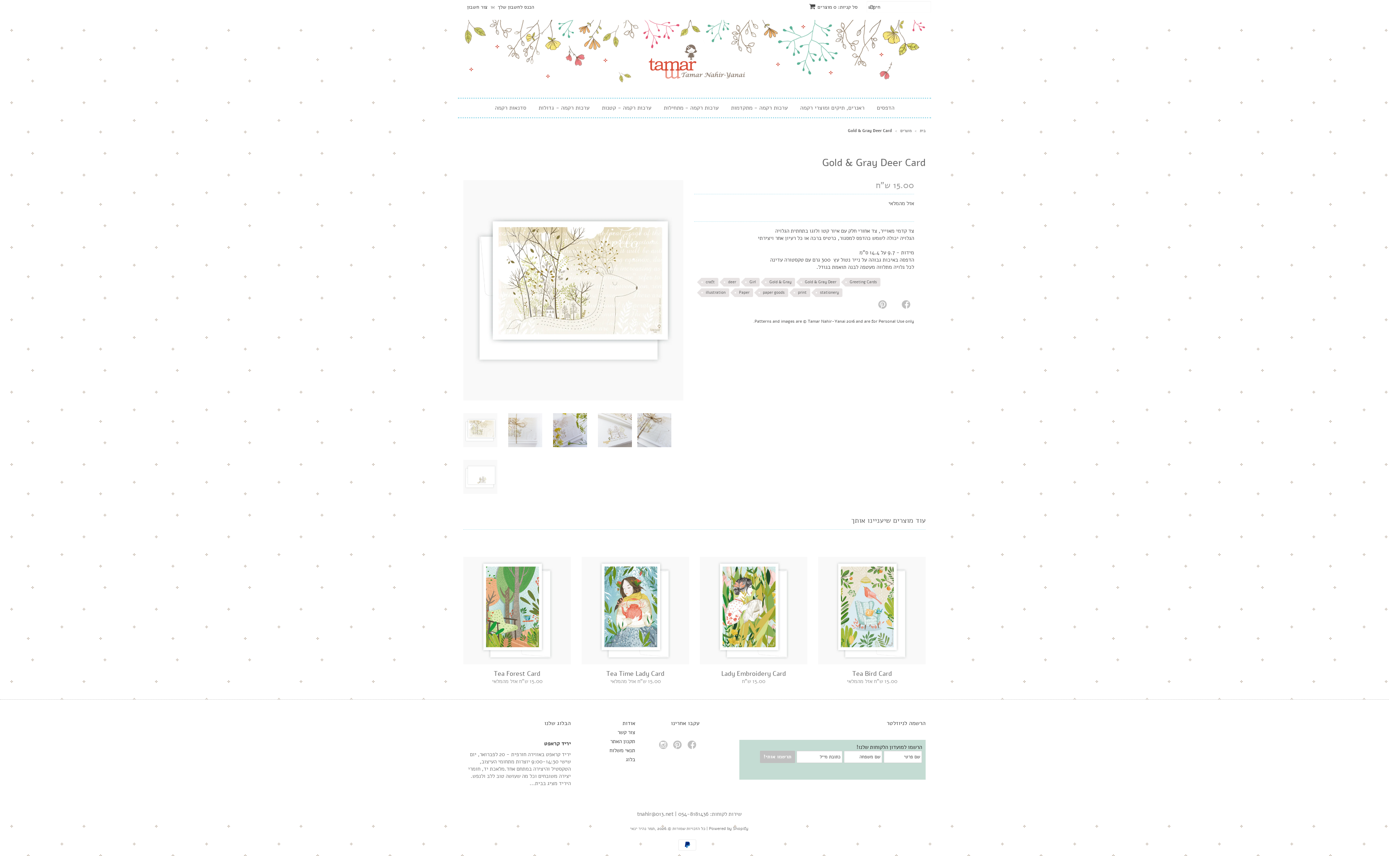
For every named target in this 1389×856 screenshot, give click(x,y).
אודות (629, 723)
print (802, 292)
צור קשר (626, 732)
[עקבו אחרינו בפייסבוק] (693, 747)
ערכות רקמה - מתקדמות (759, 108)
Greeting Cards (863, 282)
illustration (716, 292)
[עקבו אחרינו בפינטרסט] (678, 747)
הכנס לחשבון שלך (516, 7)
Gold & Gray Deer (820, 282)
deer (732, 282)
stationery (829, 292)
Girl (752, 282)
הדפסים (886, 108)
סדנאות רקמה (510, 108)
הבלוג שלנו (557, 723)
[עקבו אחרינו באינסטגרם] (664, 747)
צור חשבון (477, 7)
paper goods (774, 292)
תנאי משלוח (622, 750)
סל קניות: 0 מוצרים (837, 7)
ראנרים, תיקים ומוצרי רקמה (832, 108)
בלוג (630, 759)
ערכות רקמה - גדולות (564, 108)
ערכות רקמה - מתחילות (691, 108)
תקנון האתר (622, 741)
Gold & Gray (780, 282)
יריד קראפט (557, 743)
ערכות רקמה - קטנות (626, 108)
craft (710, 282)
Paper (744, 292)
